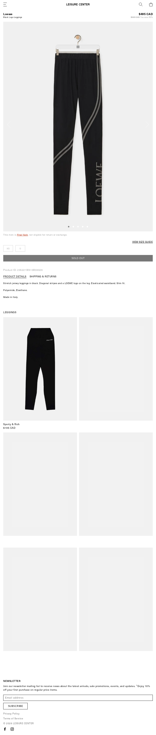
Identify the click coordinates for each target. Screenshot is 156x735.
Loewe (8, 14)
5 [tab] (87, 227)
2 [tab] (73, 227)
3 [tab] (78, 227)
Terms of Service (13, 718)
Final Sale (22, 234)
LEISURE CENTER (23, 723)
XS (8, 248)
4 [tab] (83, 227)
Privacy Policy (11, 713)
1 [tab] (69, 227)
